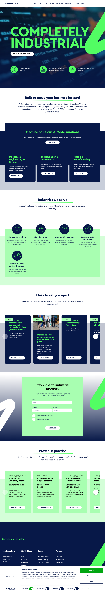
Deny (91, 581)
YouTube (59, 562)
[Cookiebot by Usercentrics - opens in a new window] (10, 589)
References (25, 559)
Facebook (59, 559)
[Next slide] (95, 336)
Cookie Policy (43, 559)
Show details (85, 588)
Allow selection (91, 576)
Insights (24, 562)
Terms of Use (43, 562)
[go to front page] (11, 3)
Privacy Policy (46, 419)
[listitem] (18, 339)
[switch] (47, 588)
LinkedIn (59, 557)
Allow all (91, 570)
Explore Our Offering (21, 54)
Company (24, 565)
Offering (24, 557)
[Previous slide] (5, 336)
